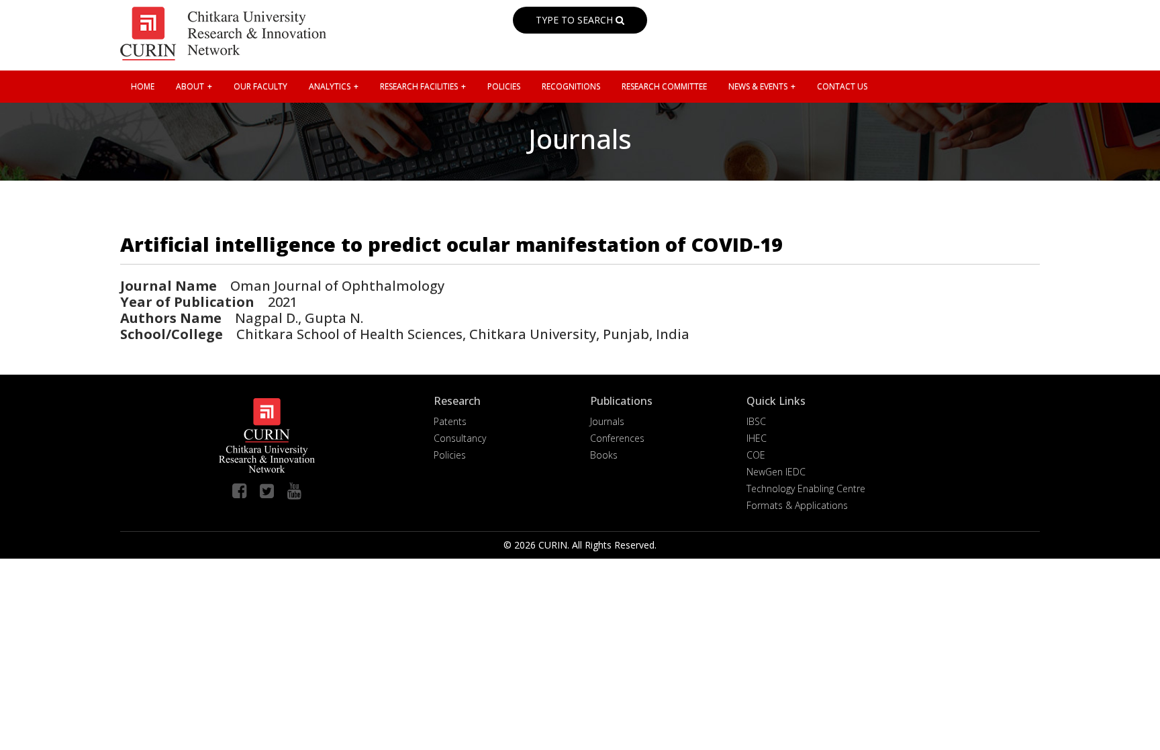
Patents (450, 421)
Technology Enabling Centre (805, 488)
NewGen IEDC (776, 471)
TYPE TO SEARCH (576, 19)
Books (604, 455)
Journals (607, 421)
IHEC (756, 438)
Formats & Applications (797, 505)
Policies (450, 455)
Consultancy (460, 438)
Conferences (617, 438)
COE (755, 455)
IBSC (756, 421)
